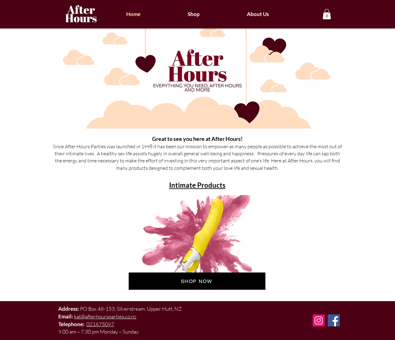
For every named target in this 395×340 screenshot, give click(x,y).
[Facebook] (334, 320)
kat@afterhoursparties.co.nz (105, 316)
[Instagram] (319, 320)
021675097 (100, 324)
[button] (326, 14)
